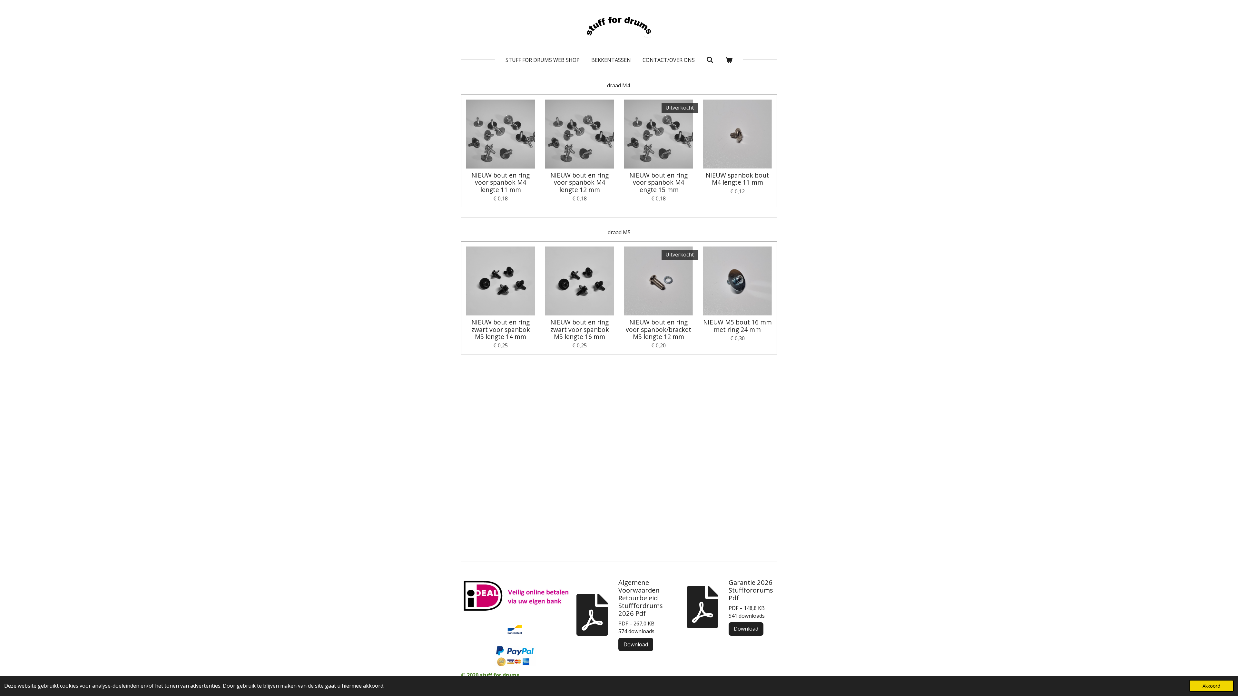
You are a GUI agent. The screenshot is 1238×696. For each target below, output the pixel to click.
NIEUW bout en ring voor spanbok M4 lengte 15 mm (658, 182)
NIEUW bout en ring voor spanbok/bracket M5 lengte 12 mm (658, 329)
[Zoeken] (710, 59)
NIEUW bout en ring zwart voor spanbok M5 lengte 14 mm (500, 329)
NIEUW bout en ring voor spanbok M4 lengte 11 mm (500, 182)
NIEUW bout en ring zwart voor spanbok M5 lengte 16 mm (579, 329)
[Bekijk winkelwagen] (729, 59)
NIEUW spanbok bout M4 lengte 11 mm (737, 179)
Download (636, 644)
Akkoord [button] (1211, 686)
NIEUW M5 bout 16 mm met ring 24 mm (737, 326)
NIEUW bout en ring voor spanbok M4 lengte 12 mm (579, 182)
